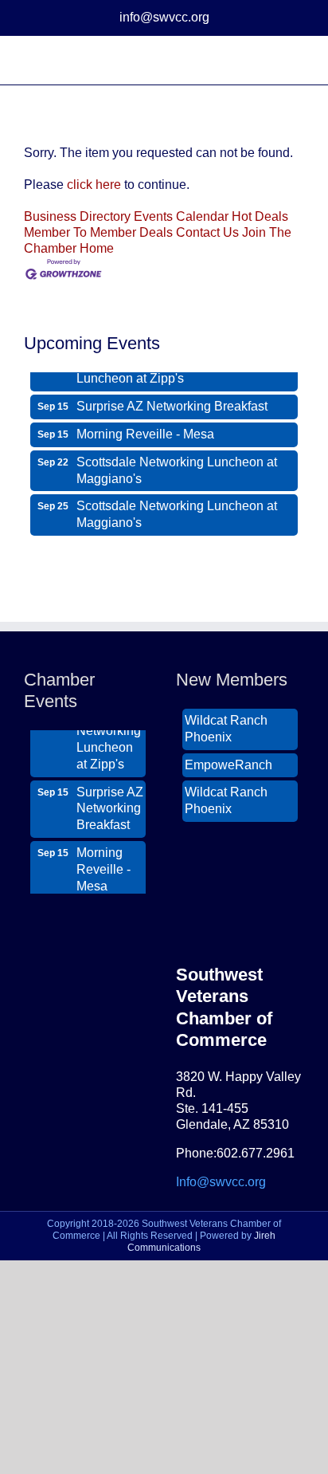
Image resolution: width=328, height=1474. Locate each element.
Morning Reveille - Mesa (145, 430)
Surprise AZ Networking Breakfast (171, 402)
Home (97, 248)
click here (94, 184)
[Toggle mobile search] (269, 60)
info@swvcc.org (164, 17)
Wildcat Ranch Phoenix (226, 724)
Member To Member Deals (98, 232)
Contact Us (207, 232)
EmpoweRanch (228, 761)
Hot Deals (260, 216)
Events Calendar (181, 216)
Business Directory (77, 216)
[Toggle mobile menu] (297, 60)
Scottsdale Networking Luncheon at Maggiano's (176, 466)
